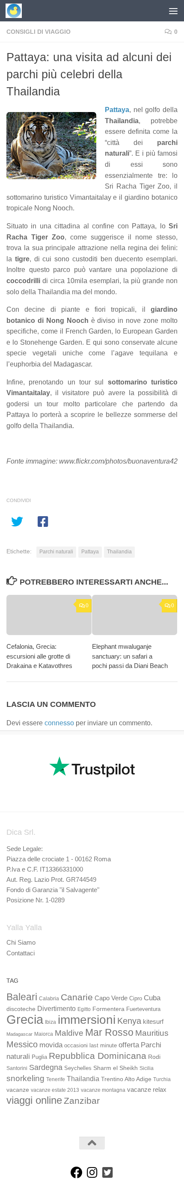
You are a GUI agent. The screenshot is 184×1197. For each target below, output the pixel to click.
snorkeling (25, 1078)
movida (50, 1045)
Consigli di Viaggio (38, 31)
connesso (59, 723)
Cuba (152, 997)
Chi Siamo (21, 942)
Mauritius (152, 1033)
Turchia (162, 1079)
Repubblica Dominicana (97, 1056)
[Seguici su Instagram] (92, 1173)
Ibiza (50, 1022)
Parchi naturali (56, 552)
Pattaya (117, 109)
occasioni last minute (90, 1045)
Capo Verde (111, 998)
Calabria (49, 999)
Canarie (77, 997)
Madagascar (19, 1034)
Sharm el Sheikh (115, 1067)
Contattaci (20, 953)
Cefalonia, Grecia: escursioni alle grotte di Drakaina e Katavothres (39, 656)
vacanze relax (146, 1089)
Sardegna (45, 1067)
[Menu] (173, 10)
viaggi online (34, 1100)
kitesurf (153, 1021)
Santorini (16, 1068)
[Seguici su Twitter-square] (107, 1173)
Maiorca (43, 1034)
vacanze (17, 1089)
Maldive (69, 1032)
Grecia (24, 1019)
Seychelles (78, 1068)
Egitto (84, 1009)
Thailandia (119, 552)
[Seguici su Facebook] (77, 1173)
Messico (22, 1044)
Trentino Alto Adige (126, 1079)
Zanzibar (82, 1100)
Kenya (129, 1021)
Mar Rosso (109, 1032)
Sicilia (146, 1068)
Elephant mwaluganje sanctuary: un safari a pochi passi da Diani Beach (130, 656)
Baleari (21, 996)
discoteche (21, 1008)
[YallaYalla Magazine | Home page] (16, 10)
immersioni (87, 1019)
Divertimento (56, 1008)
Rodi (154, 1056)
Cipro (135, 999)
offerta (129, 1045)
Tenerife (55, 1079)
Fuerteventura (143, 1009)
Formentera (108, 1008)
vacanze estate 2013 (55, 1090)
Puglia (39, 1057)
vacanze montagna (103, 1090)
